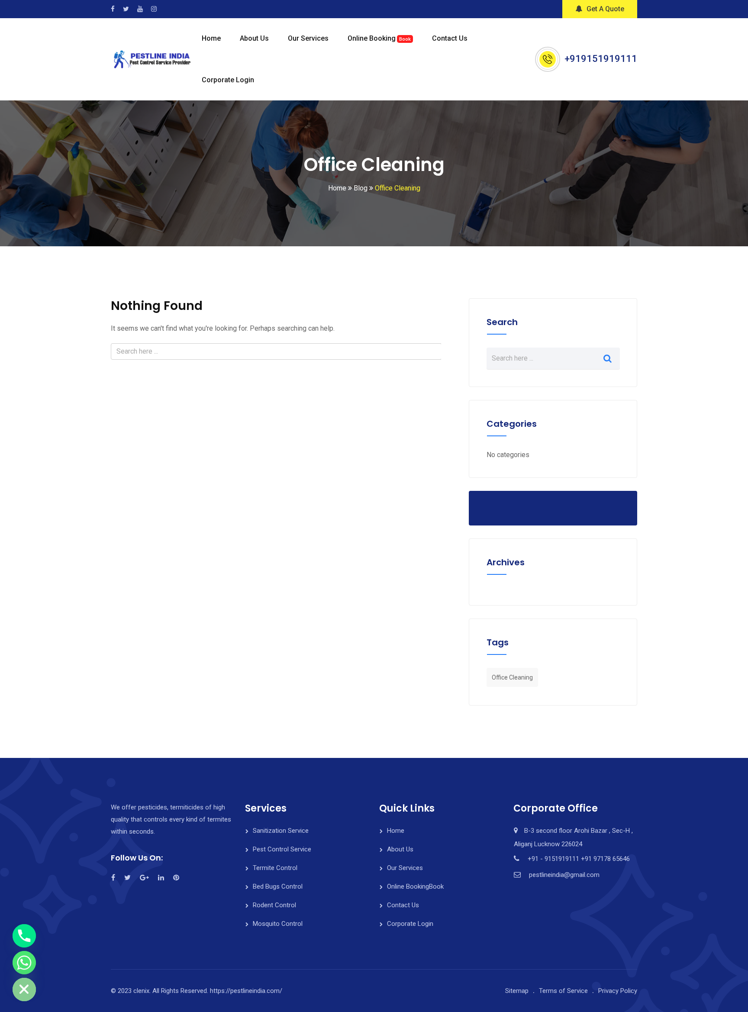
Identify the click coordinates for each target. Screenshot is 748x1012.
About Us (254, 38)
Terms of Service (563, 991)
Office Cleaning (512, 677)
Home (211, 38)
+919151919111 (600, 58)
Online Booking (379, 38)
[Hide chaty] (24, 989)
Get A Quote (605, 9)
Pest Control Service (282, 849)
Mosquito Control (278, 924)
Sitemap (517, 991)
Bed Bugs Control (278, 886)
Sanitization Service (281, 831)
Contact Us (450, 38)
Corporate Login (228, 80)
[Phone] (24, 936)
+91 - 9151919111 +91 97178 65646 (579, 859)
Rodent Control (274, 905)
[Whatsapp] (24, 962)
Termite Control (275, 868)
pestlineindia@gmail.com (564, 875)
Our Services (308, 38)
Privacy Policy (617, 991)
